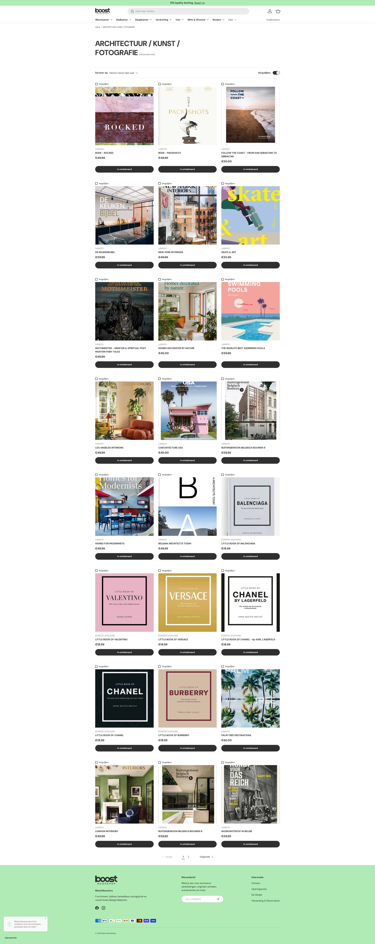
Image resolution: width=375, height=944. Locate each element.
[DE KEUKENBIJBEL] (124, 215)
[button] (278, 11)
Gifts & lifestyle (197, 19)
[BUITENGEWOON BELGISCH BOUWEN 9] (250, 411)
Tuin (177, 19)
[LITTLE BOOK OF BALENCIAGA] (250, 506)
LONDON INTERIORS (106, 831)
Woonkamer (102, 19)
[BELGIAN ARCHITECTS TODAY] (187, 506)
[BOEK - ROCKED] (124, 116)
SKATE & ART (228, 252)
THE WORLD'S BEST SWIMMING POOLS (243, 348)
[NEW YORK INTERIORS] (187, 215)
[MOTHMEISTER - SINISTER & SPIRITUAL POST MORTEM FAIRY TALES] (124, 311)
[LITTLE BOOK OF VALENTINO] (124, 602)
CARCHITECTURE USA (170, 447)
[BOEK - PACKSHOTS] (187, 116)
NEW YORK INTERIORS (170, 252)
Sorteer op (101, 72)
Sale (230, 19)
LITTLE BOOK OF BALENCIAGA (238, 543)
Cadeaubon (273, 19)
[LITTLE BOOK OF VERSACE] (187, 602)
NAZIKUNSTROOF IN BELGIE (236, 831)
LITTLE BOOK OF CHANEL (109, 735)
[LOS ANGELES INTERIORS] (124, 411)
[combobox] (188, 11)
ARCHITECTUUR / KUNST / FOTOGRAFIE (119, 27)
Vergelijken (264, 72)
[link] (167, 857)
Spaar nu (199, 2)
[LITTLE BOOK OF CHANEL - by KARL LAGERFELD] (250, 602)
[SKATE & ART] (250, 215)
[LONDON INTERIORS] (124, 794)
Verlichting (162, 19)
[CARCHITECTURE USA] (187, 411)
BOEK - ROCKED (104, 152)
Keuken (217, 19)
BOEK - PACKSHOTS (169, 152)
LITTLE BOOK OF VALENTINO (111, 639)
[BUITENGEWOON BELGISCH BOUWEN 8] (187, 794)
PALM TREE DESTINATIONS (236, 735)
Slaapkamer (142, 19)
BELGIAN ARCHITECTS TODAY (174, 543)
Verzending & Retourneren (266, 900)
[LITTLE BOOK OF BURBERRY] (187, 698)
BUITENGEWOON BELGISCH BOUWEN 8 (180, 831)
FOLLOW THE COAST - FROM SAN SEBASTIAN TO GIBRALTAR (249, 154)
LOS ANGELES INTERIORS (109, 447)
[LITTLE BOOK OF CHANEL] (124, 698)
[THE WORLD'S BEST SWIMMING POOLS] (250, 311)
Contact (256, 883)
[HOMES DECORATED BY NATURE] (187, 311)
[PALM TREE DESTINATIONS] (250, 698)
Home (97, 27)
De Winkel (257, 894)
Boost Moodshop (109, 933)
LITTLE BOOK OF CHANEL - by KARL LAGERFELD (248, 639)
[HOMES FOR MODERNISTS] (124, 506)
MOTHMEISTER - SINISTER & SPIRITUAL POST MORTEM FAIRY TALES (120, 350)
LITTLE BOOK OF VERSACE (173, 639)
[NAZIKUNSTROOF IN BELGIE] (250, 794)
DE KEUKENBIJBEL (105, 252)
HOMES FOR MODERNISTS (110, 543)
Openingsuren (259, 889)
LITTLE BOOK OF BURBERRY (173, 735)
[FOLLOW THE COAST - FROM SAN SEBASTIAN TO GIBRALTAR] (250, 116)
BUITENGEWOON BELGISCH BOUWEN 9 (243, 447)
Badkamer (122, 19)
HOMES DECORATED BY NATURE (176, 348)
